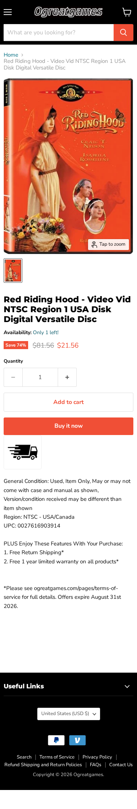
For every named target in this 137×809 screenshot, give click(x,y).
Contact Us (121, 764)
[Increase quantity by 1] (67, 377)
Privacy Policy (97, 757)
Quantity (13, 361)
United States (65, 713)
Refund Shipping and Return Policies (43, 764)
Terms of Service (57, 757)
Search (24, 757)
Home (11, 55)
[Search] (123, 32)
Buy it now (68, 426)
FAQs (95, 764)
